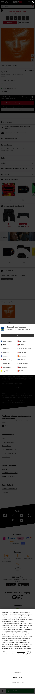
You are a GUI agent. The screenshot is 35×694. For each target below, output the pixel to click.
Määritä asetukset (17, 683)
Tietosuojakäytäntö (27, 654)
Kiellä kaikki (17, 678)
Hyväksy (17, 673)
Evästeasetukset (21, 652)
